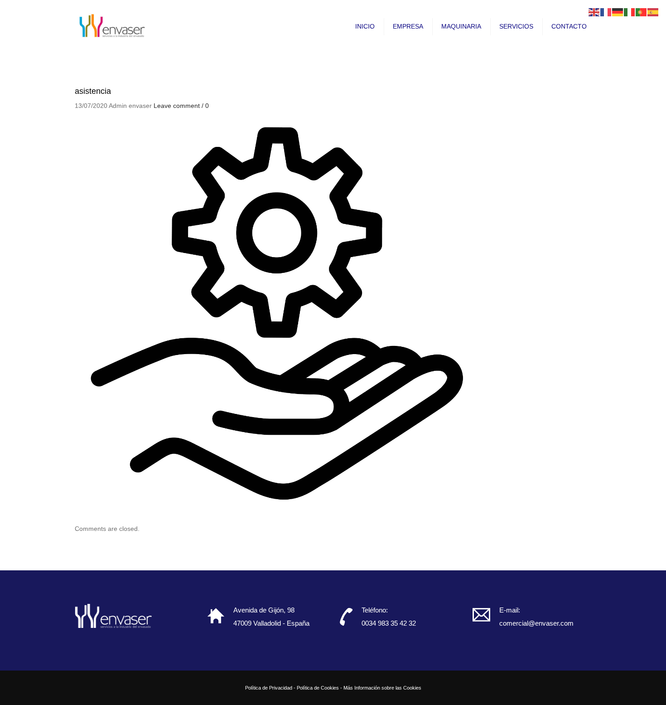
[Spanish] (653, 11)
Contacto (569, 26)
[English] (594, 11)
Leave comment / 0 (181, 105)
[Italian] (630, 11)
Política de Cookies (318, 687)
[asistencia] (279, 314)
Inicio (365, 26)
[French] (606, 11)
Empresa (408, 26)
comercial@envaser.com (536, 623)
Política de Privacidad (268, 687)
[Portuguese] (641, 11)
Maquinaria (461, 26)
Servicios (516, 26)
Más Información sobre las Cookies (382, 687)
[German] (618, 11)
